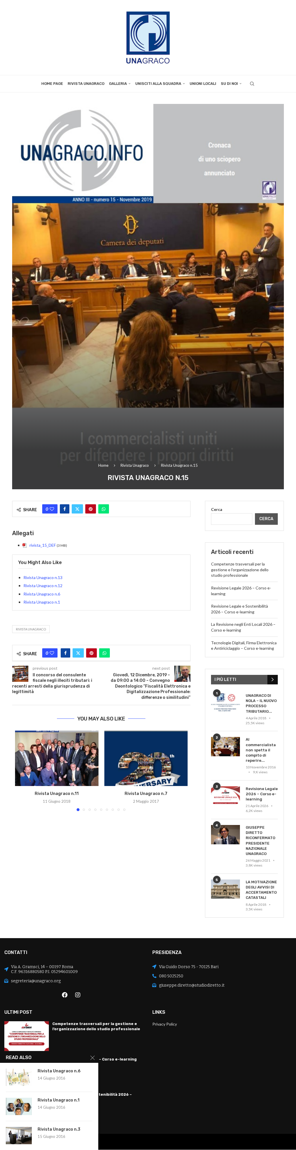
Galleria (118, 83)
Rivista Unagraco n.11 (57, 793)
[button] (23, 770)
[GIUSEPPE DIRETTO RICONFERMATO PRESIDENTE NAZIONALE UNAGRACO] (225, 834)
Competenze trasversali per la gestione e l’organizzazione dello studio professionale (240, 569)
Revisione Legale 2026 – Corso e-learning (262, 794)
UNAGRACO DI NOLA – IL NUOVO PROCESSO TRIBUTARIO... (261, 703)
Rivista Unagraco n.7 (146, 793)
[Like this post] (52, 509)
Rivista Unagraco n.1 (41, 602)
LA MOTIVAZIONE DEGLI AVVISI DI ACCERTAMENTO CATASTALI (261, 890)
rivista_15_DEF (42, 545)
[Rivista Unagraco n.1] (19, 1106)
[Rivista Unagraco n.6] (19, 1077)
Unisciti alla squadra (158, 83)
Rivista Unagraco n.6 (41, 593)
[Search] (252, 83)
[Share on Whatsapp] (103, 509)
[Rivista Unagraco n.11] (57, 758)
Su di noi (229, 83)
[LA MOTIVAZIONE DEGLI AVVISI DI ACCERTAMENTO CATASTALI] (225, 889)
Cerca (216, 509)
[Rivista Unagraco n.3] (19, 1135)
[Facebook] (65, 995)
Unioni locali (203, 83)
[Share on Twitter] (77, 509)
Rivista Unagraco (86, 83)
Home (103, 465)
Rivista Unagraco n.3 (59, 1129)
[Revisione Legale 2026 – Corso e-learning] (225, 796)
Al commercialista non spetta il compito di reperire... (261, 750)
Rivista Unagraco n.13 (42, 577)
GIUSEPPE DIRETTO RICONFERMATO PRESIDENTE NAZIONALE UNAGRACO (260, 840)
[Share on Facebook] (64, 509)
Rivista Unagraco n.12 (42, 585)
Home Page (52, 83)
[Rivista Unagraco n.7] (146, 758)
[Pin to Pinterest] (90, 509)
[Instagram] (78, 995)
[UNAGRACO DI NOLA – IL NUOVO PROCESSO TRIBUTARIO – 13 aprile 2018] (225, 702)
